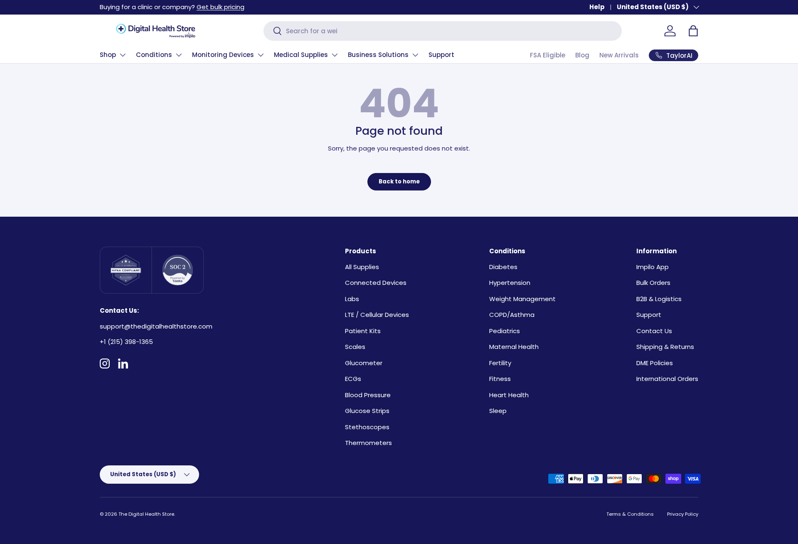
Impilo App (652, 266)
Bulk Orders (653, 282)
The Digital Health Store (146, 514)
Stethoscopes (367, 427)
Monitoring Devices (223, 54)
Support (441, 54)
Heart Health (509, 395)
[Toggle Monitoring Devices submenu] (261, 55)
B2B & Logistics (659, 298)
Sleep (498, 410)
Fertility (500, 363)
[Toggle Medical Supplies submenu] (335, 55)
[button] (693, 31)
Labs (352, 298)
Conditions (154, 54)
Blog (582, 55)
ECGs (353, 378)
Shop (108, 54)
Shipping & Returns (665, 346)
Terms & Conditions (630, 514)
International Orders (667, 378)
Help (597, 6)
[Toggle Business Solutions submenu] (415, 55)
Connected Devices (375, 282)
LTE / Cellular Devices (377, 314)
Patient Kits (363, 330)
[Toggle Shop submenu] (123, 55)
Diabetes (503, 266)
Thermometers (368, 442)
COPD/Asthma (511, 314)
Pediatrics (504, 330)
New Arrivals (619, 55)
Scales (355, 346)
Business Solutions (378, 54)
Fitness (500, 378)
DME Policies (654, 363)
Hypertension (509, 282)
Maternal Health (514, 346)
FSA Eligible (547, 55)
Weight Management (522, 298)
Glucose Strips (367, 410)
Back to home (399, 181)
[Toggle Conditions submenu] (179, 55)
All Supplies (362, 266)
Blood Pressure (368, 395)
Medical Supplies (301, 54)
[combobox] (443, 31)
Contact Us (654, 330)
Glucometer (363, 363)
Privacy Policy (682, 514)
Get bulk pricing (220, 6)
